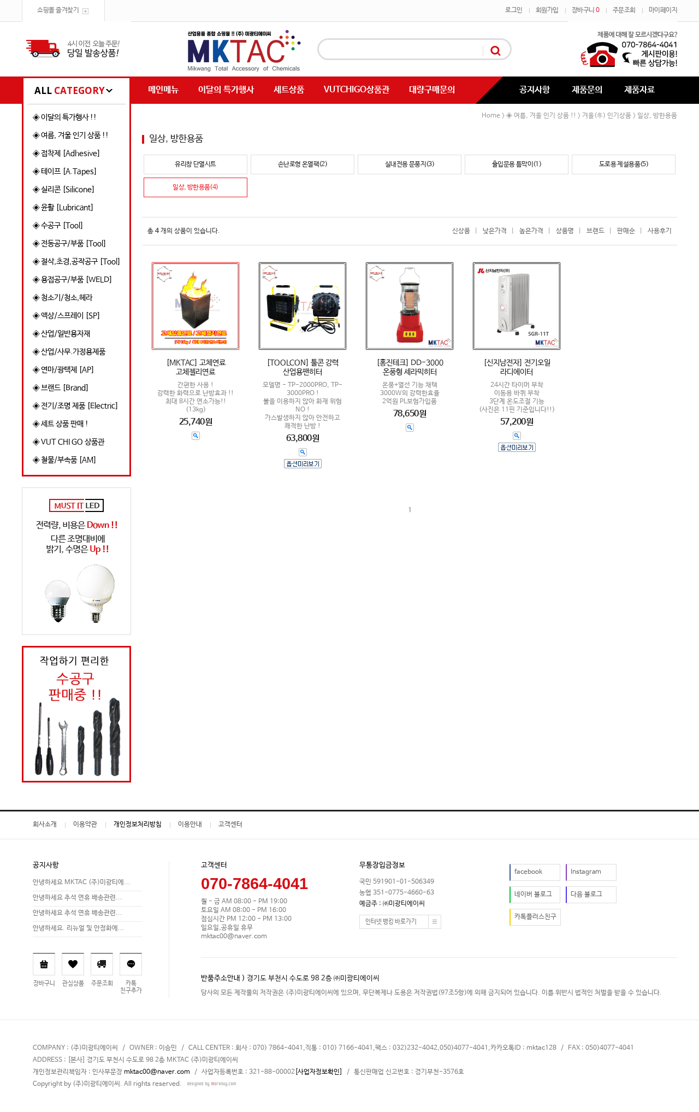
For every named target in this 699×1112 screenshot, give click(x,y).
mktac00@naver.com (157, 1072)
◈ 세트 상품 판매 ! (60, 424)
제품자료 (639, 90)
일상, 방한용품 (657, 116)
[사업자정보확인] (318, 1072)
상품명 (565, 231)
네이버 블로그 (533, 894)
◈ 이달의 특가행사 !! (65, 117)
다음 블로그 (586, 894)
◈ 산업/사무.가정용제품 (69, 352)
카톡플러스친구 (535, 917)
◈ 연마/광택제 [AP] (63, 370)
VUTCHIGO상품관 (356, 90)
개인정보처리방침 (138, 824)
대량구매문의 (432, 90)
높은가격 (531, 231)
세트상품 (289, 90)
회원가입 (547, 10)
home (491, 116)
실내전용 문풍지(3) (409, 164)
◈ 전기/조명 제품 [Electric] (76, 406)
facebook (528, 872)
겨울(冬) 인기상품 (606, 116)
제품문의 (587, 90)
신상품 (461, 231)
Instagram (586, 872)
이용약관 (85, 824)
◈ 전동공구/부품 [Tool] (69, 243)
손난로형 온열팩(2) (302, 164)
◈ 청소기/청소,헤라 (62, 297)
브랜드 (596, 231)
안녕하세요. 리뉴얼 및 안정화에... (79, 928)
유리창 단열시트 (195, 164)
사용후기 (660, 231)
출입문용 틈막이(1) (516, 164)
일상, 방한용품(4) (195, 187)
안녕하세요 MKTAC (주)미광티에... (82, 882)
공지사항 (534, 90)
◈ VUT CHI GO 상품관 (68, 442)
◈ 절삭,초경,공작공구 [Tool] (77, 261)
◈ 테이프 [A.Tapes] (65, 171)
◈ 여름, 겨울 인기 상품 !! (71, 135)
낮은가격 (495, 231)
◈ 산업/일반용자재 (61, 334)
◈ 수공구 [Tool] (58, 225)
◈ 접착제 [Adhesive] (66, 153)
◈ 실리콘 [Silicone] (64, 189)
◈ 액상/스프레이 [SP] (66, 315)
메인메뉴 (163, 90)
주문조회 (624, 10)
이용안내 (190, 824)
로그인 (514, 10)
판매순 (626, 231)
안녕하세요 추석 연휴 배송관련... (77, 898)
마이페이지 (663, 10)
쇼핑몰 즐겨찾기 (58, 10)
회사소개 (45, 824)
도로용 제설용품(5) (623, 164)
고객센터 (230, 824)
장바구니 (586, 10)
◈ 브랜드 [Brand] (61, 388)
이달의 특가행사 (226, 90)
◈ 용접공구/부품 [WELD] (72, 279)
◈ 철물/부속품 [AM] (65, 460)
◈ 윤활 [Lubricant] (63, 207)
